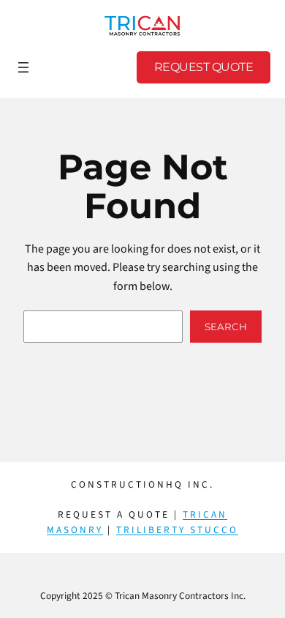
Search (226, 326)
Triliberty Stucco (177, 530)
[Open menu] (23, 67)
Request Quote (204, 67)
